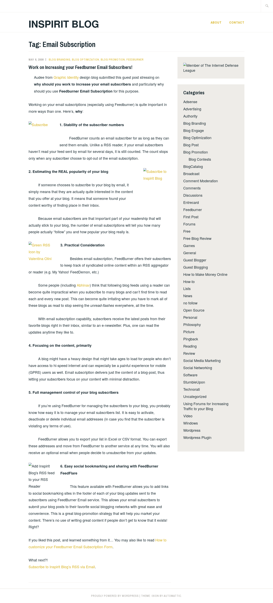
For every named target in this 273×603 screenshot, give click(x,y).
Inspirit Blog (64, 24)
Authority (190, 116)
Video (187, 415)
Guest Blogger (194, 259)
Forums (189, 223)
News (187, 295)
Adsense (190, 101)
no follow (190, 302)
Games (189, 245)
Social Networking (197, 367)
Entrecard (191, 202)
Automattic (172, 596)
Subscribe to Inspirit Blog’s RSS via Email (62, 566)
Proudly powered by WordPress (115, 596)
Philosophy (192, 324)
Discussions (192, 195)
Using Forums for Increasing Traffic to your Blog (205, 406)
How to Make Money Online (205, 274)
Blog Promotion (113, 59)
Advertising (192, 108)
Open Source (193, 310)
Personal (190, 317)
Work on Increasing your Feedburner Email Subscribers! (81, 67)
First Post (190, 216)
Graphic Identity (66, 77)
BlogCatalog (193, 166)
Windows (190, 423)
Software (190, 374)
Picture (188, 331)
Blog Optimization (85, 59)
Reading (190, 346)
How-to (189, 281)
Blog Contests (200, 159)
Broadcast (191, 173)
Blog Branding (59, 59)
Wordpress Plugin (197, 437)
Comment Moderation (200, 180)
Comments (192, 187)
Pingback (190, 338)
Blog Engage (193, 130)
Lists (187, 288)
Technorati (191, 389)
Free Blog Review (197, 238)
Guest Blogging (195, 267)
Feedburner (135, 59)
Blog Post (191, 144)
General (189, 252)
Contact (236, 22)
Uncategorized (194, 396)
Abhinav (83, 285)
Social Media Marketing (202, 360)
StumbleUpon (194, 382)
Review (189, 353)
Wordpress (191, 430)
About (216, 22)
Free (186, 231)
